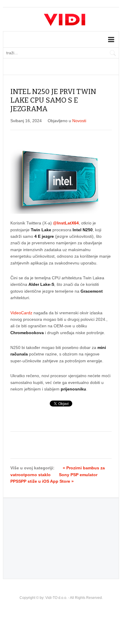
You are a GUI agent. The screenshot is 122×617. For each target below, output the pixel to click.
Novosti (79, 120)
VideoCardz (21, 312)
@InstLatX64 (66, 223)
